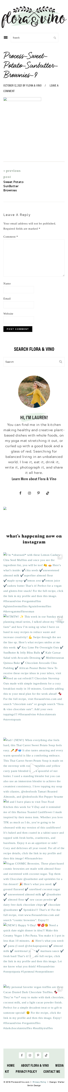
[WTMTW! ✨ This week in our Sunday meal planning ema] (34, 645)
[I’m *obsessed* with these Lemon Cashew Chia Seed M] (34, 583)
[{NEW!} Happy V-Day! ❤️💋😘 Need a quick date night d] (34, 954)
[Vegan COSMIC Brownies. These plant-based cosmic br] (34, 892)
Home (11, 1065)
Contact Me (51, 1071)
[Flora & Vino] (34, 26)
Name (7, 283)
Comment (10, 236)
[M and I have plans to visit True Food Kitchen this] (34, 830)
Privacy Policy (26, 1071)
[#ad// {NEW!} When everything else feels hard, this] (34, 768)
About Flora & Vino (35, 1065)
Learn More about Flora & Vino (34, 478)
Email (7, 298)
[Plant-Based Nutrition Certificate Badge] (4, 508)
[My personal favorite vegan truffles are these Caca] (34, 1015)
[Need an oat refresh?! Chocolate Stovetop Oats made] (34, 707)
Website (8, 313)
